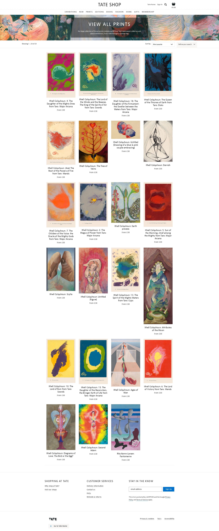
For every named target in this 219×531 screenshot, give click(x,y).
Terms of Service (142, 500)
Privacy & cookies (147, 519)
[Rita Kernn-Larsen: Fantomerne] (125, 427)
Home (129, 12)
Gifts (136, 12)
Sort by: (148, 44)
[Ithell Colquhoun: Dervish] (158, 142)
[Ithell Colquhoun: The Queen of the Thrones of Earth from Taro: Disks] (158, 74)
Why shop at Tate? (52, 486)
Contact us (91, 490)
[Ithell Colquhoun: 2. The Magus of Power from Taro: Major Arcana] (93, 205)
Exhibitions (71, 12)
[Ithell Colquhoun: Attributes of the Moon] (158, 286)
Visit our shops (51, 490)
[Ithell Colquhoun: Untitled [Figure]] (93, 271)
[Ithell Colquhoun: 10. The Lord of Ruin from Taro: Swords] (60, 361)
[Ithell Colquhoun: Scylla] (60, 270)
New (81, 12)
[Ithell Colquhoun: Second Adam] (93, 424)
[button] (165, 5)
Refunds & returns (94, 497)
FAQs (89, 493)
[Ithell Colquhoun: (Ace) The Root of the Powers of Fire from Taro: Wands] (60, 143)
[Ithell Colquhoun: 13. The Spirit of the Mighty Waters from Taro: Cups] (125, 270)
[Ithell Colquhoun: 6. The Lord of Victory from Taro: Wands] (158, 361)
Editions (99, 12)
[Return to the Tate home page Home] (109, 5)
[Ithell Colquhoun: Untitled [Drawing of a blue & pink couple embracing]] (125, 130)
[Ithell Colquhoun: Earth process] (125, 203)
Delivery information (95, 486)
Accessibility (169, 519)
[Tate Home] (62, 519)
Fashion (119, 12)
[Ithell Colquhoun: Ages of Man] (125, 363)
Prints (89, 12)
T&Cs (159, 519)
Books (109, 12)
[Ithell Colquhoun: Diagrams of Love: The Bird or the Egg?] (60, 427)
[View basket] (173, 4)
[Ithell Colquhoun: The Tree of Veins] (93, 142)
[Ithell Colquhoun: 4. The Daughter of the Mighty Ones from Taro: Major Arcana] (60, 75)
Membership (148, 12)
